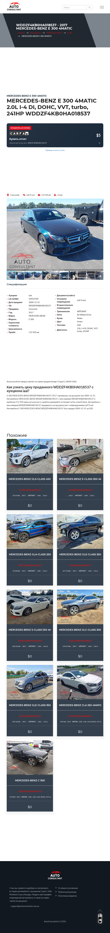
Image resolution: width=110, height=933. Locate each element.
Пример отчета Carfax (55, 150)
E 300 (69, 33)
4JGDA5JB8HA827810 (30, 716)
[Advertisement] (55, 69)
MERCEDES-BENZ (54, 33)
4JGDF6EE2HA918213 (30, 490)
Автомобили (35, 33)
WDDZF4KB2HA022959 (80, 490)
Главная (21, 33)
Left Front (30, 195)
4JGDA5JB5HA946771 (80, 565)
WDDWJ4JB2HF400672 (29, 791)
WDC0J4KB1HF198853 (80, 640)
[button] (101, 201)
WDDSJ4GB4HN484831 (80, 716)
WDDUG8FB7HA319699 (30, 640)
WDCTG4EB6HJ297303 (30, 565)
